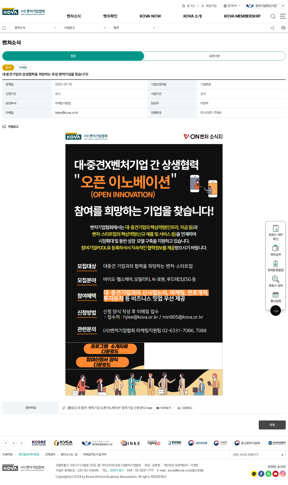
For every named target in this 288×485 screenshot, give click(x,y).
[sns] (272, 28)
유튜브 (275, 474)
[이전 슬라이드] (5, 443)
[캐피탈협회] (63, 443)
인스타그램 (282, 474)
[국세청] (220, 443)
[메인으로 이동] (23, 11)
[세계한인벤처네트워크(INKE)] (130, 443)
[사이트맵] (283, 16)
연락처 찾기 (117, 470)
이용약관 (7, 454)
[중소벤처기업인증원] (39, 443)
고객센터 (50, 454)
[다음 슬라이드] (21, 443)
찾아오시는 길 (69, 454)
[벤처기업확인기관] (97, 443)
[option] (39, 443)
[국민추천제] (197, 443)
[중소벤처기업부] (247, 443)
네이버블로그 (268, 474)
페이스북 (261, 474)
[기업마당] (153, 443)
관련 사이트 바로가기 (259, 454)
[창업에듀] (174, 443)
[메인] (6, 27)
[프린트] (283, 28)
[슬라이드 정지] (13, 443)
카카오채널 (254, 474)
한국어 (232, 6)
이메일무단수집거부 (94, 454)
